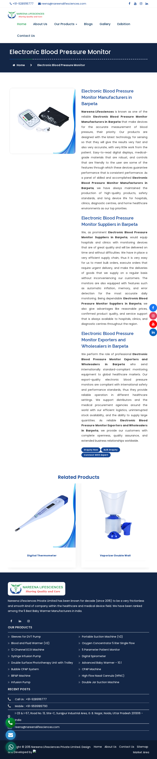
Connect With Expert (96, 454)
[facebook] (129, 3)
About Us (40, 24)
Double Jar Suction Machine (100, 682)
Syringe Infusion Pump (26, 656)
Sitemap (142, 747)
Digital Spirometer (94, 656)
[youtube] (135, 3)
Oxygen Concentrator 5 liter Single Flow (108, 643)
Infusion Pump (20, 682)
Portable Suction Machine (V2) (102, 637)
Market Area (141, 752)
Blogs (88, 24)
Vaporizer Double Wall (115, 555)
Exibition (123, 24)
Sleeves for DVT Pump (26, 637)
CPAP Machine (91, 669)
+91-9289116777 (23, 4)
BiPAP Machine (20, 676)
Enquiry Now (91, 449)
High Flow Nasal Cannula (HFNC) (103, 676)
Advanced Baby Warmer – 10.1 (102, 663)
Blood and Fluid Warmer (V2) (30, 643)
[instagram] (140, 3)
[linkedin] (146, 3)
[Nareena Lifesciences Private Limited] (26, 14)
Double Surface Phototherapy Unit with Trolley (42, 663)
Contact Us (26, 36)
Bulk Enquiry (111, 449)
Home (21, 24)
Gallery (105, 24)
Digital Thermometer (41, 555)
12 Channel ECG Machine (27, 650)
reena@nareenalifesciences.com (63, 4)
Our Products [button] (64, 24)
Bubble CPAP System (25, 669)
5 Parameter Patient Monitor (101, 650)
